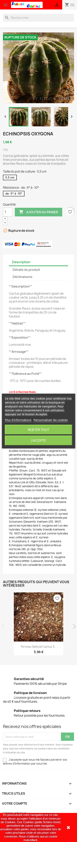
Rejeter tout (38, 429)
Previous (4, 626)
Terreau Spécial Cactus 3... (39, 646)
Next (73, 626)
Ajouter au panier (38, 212)
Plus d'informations (18, 420)
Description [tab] (21, 262)
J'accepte (38, 440)
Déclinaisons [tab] (22, 277)
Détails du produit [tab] (26, 269)
